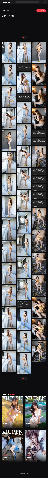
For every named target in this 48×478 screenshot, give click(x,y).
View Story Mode (41, 10)
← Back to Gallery (6, 10)
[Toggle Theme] (45, 2)
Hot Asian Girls (7, 2)
